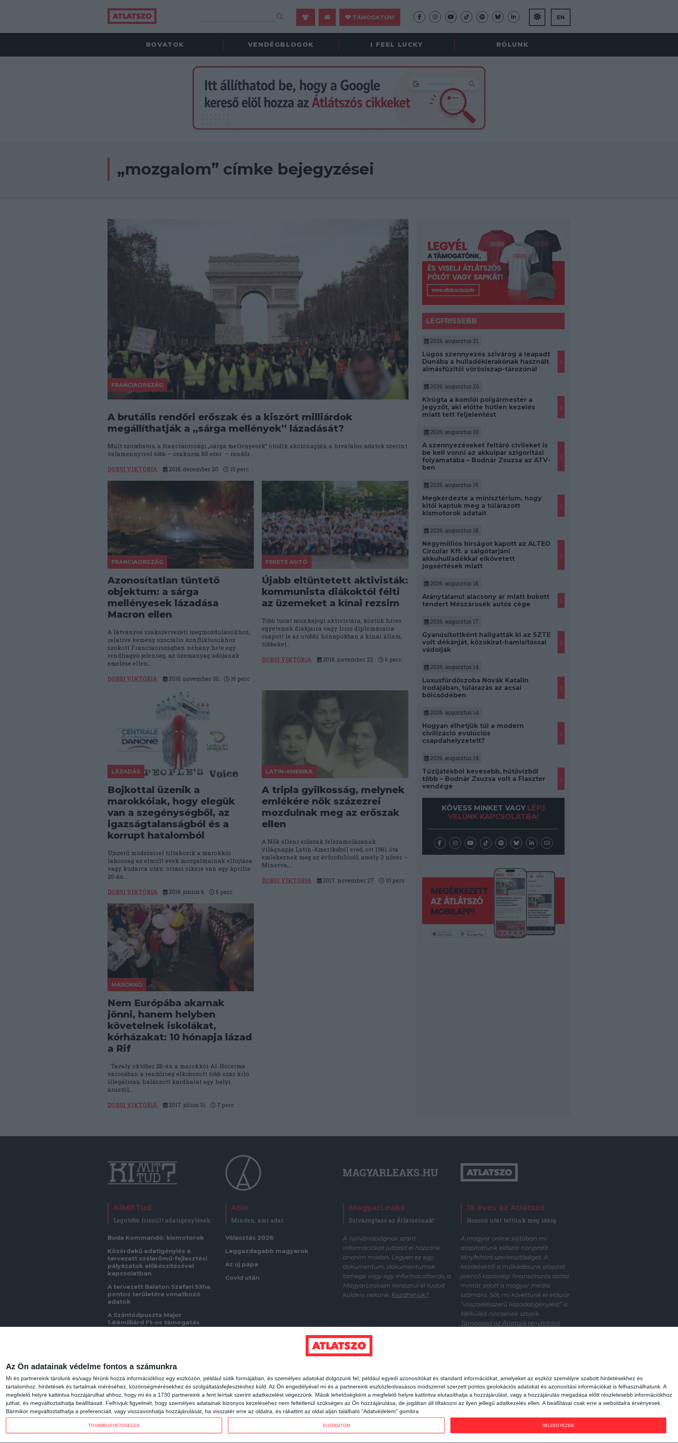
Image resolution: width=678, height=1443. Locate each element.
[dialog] (339, 1385)
